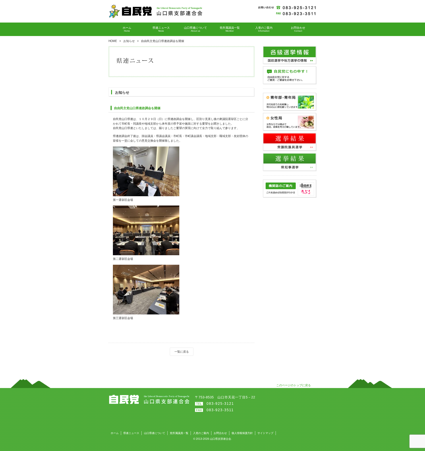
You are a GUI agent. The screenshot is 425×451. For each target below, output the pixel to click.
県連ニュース (131, 433)
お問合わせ (220, 433)
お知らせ (129, 41)
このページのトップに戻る (293, 385)
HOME (112, 41)
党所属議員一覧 (179, 433)
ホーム (115, 433)
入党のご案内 (201, 433)
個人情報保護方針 (242, 433)
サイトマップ (265, 433)
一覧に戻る (181, 351)
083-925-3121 (220, 403)
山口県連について (154, 433)
